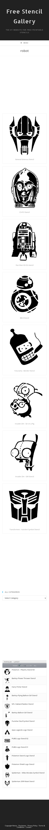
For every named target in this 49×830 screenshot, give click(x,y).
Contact (28, 827)
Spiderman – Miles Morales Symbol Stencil (28, 773)
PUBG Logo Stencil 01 (20, 747)
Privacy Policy (32, 826)
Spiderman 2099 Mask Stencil (23, 781)
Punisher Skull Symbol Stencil (23, 721)
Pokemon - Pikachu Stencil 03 (23, 670)
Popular (8, 662)
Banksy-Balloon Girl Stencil (22, 712)
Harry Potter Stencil (19, 687)
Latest (16, 662)
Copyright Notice (11, 826)
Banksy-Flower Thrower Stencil (24, 678)
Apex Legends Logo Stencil (22, 730)
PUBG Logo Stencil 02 (20, 738)
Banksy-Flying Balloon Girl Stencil (24, 695)
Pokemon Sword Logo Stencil (23, 755)
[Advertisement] (24, 88)
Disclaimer (22, 826)
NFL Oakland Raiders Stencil (22, 704)
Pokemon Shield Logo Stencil (23, 764)
